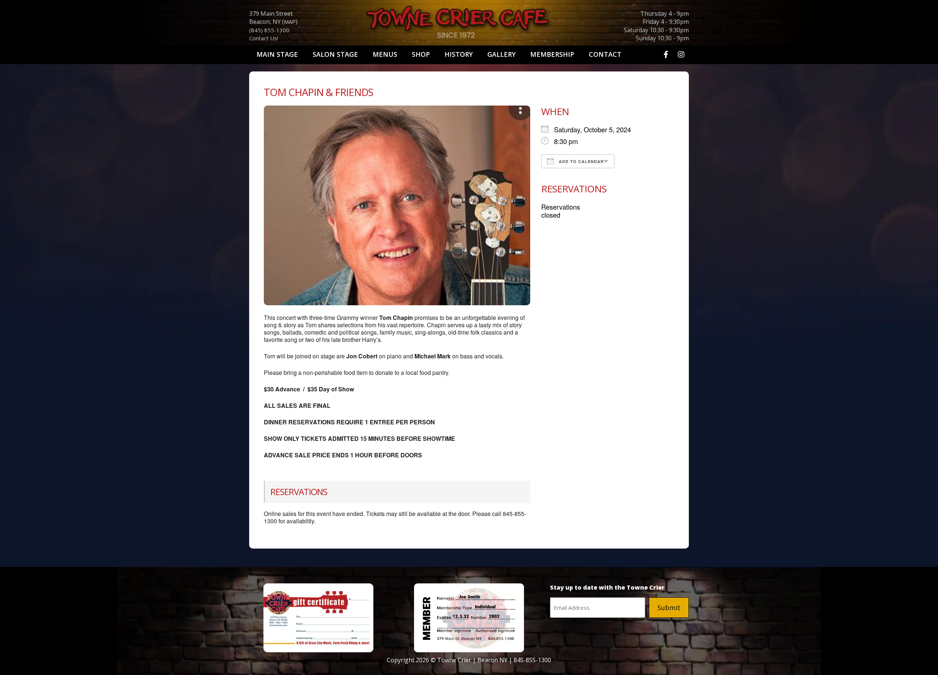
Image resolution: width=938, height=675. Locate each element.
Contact (605, 54)
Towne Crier (469, 24)
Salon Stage (335, 54)
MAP (290, 21)
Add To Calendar (580, 161)
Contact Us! (263, 38)
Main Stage (277, 54)
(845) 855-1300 (269, 30)
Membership (552, 54)
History (458, 54)
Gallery (501, 54)
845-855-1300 (532, 660)
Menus (385, 54)
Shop (421, 54)
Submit (668, 607)
